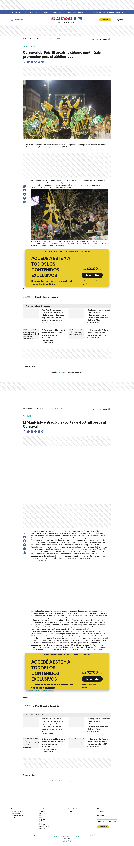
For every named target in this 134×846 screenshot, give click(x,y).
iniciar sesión (61, 372)
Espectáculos (71, 12)
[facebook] (32, 62)
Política (61, 12)
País (31, 12)
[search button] (12, 12)
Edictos (80, 12)
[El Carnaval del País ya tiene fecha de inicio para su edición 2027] (76, 334)
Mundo (37, 12)
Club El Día (119, 12)
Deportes (44, 12)
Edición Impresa (96, 12)
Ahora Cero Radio (108, 12)
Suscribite (105, 20)
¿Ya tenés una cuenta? (89, 282)
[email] (39, 62)
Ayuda (78, 841)
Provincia (25, 12)
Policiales (53, 12)
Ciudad (17, 12)
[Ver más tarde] (24, 61)
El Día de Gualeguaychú (45, 296)
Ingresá (120, 20)
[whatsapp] (28, 62)
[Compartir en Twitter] (35, 62)
